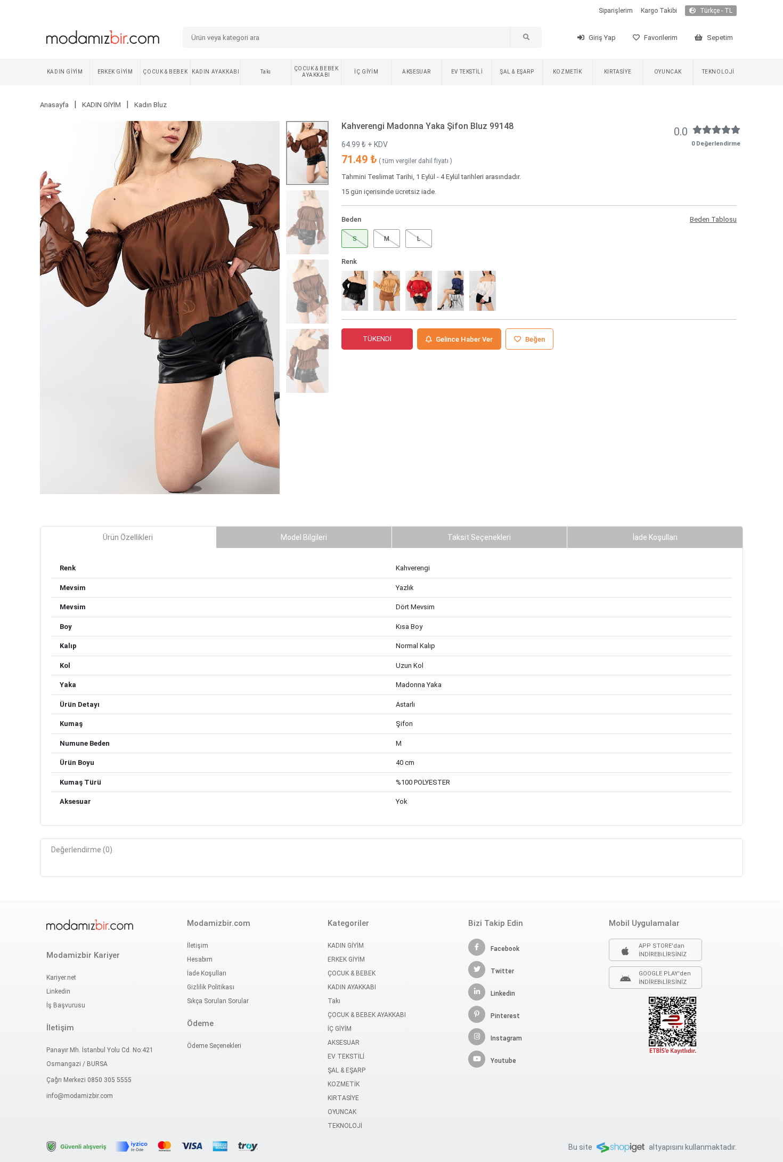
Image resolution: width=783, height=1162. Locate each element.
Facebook (505, 949)
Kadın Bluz (150, 105)
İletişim (197, 945)
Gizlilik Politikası (210, 987)
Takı (265, 72)
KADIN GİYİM (65, 72)
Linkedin (58, 991)
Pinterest (505, 1016)
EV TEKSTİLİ (467, 72)
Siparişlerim (616, 10)
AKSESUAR (416, 72)
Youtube (503, 1060)
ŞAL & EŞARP (517, 72)
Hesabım (200, 959)
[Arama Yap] (526, 37)
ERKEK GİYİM (115, 72)
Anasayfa (54, 105)
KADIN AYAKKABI (215, 72)
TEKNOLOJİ (718, 72)
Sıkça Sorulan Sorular (218, 1001)
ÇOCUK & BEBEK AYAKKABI (316, 72)
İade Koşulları (206, 973)
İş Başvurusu (65, 1005)
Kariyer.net (61, 977)
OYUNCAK (668, 72)
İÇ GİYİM (366, 72)
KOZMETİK (567, 72)
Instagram (506, 1038)
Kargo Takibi (659, 10)
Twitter (502, 971)
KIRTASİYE (617, 72)
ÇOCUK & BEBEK (165, 72)
